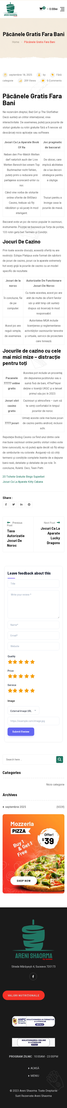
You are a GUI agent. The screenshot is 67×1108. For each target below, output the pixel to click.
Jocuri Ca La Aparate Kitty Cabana (23, 481)
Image (11, 701)
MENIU (35, 1075)
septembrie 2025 (15, 807)
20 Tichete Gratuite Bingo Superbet (23, 476)
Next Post (49, 522)
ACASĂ (35, 1068)
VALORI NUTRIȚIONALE (24, 995)
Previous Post (14, 524)
